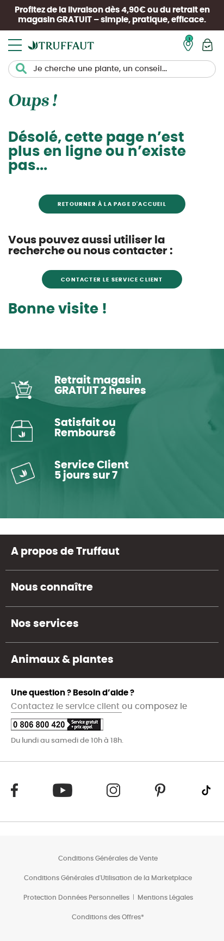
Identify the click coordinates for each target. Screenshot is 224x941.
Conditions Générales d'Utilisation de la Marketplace (108, 878)
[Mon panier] (207, 45)
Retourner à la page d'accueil (112, 204)
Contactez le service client (66, 706)
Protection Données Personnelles (76, 897)
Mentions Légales (165, 897)
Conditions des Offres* (108, 917)
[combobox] (112, 69)
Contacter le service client (112, 280)
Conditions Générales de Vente (108, 858)
